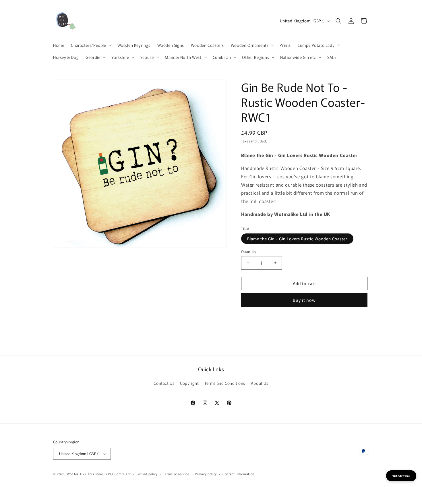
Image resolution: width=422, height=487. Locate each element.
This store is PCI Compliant (109, 473)
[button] (90, 45)
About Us (259, 383)
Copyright (189, 383)
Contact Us (164, 383)
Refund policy (147, 473)
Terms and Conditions (224, 383)
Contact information (238, 473)
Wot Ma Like (77, 473)
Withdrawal (401, 476)
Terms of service (176, 473)
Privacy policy (206, 473)
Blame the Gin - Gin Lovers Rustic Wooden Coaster (297, 238)
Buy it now (304, 300)
